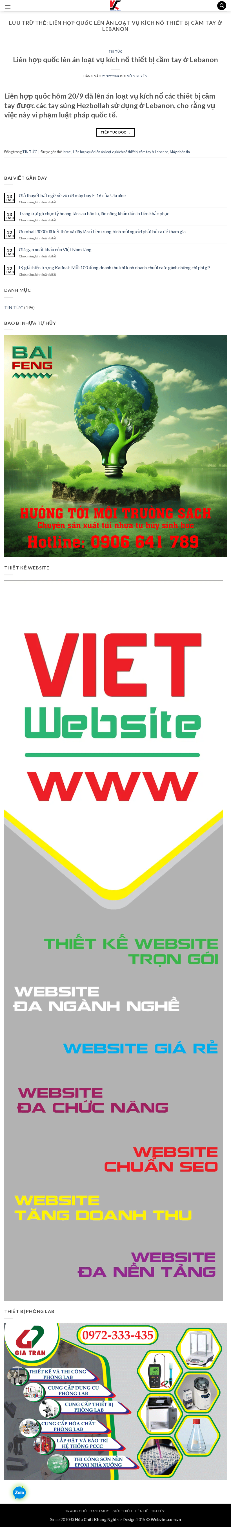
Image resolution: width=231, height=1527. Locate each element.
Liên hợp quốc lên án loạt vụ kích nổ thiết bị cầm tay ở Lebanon (115, 59)
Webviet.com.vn (166, 1519)
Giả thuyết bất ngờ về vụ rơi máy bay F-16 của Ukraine (72, 195)
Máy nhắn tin (180, 152)
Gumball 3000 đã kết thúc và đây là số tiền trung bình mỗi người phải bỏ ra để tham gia (102, 231)
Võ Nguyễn (137, 76)
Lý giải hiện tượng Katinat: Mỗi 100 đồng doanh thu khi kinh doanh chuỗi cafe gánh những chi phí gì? (114, 267)
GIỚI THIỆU (122, 1511)
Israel (67, 152)
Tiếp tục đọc (115, 132)
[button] (7, 7)
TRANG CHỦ (76, 1511)
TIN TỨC (115, 51)
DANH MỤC (100, 1511)
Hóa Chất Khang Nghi (95, 1519)
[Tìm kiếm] (221, 5)
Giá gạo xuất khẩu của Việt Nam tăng (55, 249)
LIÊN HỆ (141, 1511)
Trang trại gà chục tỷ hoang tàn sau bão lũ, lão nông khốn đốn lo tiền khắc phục (94, 213)
